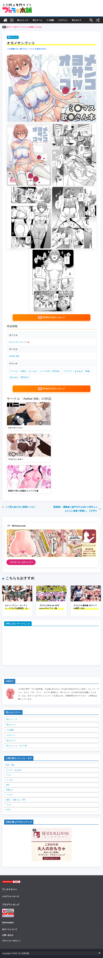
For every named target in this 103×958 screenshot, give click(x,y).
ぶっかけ (9, 780)
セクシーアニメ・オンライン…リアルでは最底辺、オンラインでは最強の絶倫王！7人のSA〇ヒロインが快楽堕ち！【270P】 (17, 607)
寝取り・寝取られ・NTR (15, 800)
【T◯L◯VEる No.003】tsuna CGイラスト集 (49, 606)
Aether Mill (14, 356)
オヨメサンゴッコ (17, 342)
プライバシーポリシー (11, 941)
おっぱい (33, 371)
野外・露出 (10, 765)
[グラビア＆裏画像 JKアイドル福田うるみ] (86, 587)
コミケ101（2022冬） (50, 371)
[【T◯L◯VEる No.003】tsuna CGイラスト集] (51, 587)
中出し (8, 810)
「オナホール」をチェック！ (21, 562)
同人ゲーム (37, 20)
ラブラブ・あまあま (73, 371)
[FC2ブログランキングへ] (8, 914)
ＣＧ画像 (50, 20)
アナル (8, 775)
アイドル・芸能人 (18, 371)
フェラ (8, 805)
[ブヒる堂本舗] (5, 20)
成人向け (14, 377)
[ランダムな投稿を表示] (97, 20)
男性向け (25, 377)
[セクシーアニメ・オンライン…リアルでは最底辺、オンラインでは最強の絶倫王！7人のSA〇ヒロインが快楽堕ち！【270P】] (17, 587)
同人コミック (22, 20)
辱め (8, 785)
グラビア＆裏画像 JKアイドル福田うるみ (85, 606)
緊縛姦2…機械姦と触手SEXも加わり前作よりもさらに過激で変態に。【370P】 (75, 509)
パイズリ (9, 795)
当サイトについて (9, 929)
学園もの (9, 790)
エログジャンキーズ (10, 896)
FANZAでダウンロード (54, 317)
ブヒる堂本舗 (23, 953)
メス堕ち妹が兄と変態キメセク (20, 507)
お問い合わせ (7, 935)
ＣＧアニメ (63, 20)
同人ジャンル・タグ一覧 (16, 746)
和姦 (87, 371)
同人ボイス (76, 20)
